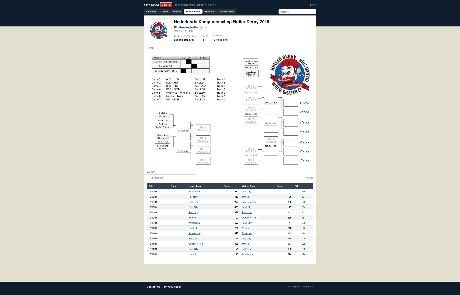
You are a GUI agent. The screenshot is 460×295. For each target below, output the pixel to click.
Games (177, 11)
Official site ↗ (222, 40)
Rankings (151, 11)
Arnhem (246, 196)
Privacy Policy (172, 286)
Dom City (246, 191)
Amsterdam (194, 191)
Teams (164, 11)
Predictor (210, 11)
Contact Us (153, 286)
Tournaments (193, 11)
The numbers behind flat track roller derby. (195, 4)
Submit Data (227, 11)
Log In (313, 4)
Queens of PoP (249, 202)
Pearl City (247, 207)
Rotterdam (193, 202)
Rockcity (193, 196)
